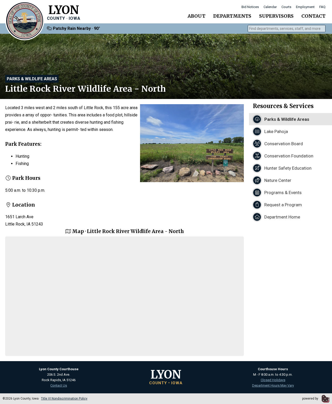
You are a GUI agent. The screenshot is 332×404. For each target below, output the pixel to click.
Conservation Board (283, 143)
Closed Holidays (273, 380)
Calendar (270, 7)
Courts (286, 7)
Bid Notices (250, 7)
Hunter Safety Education (287, 168)
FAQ (322, 7)
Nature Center (277, 180)
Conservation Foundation (288, 155)
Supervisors (276, 16)
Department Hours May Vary (273, 385)
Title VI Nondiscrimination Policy (64, 398)
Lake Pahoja (275, 131)
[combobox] (287, 28)
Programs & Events (282, 192)
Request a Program (282, 204)
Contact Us (58, 385)
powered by (310, 398)
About (196, 16)
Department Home (281, 217)
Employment (305, 7)
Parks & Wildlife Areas (32, 78)
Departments (232, 16)
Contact (313, 16)
